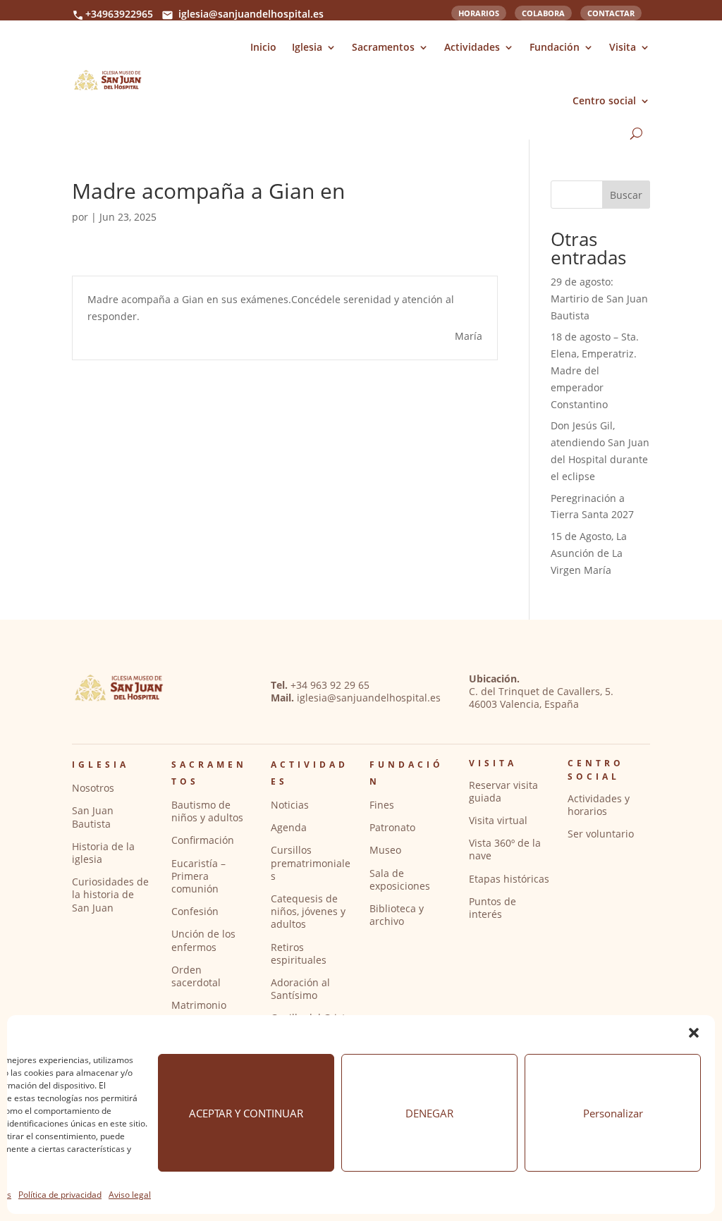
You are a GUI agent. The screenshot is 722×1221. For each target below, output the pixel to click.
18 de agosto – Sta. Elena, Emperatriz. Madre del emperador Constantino (595, 370)
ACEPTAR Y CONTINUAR (246, 1113)
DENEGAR (429, 1113)
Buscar (626, 195)
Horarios (478, 12)
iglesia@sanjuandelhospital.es (251, 13)
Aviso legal (130, 1195)
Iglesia (307, 47)
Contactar (611, 12)
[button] (694, 1033)
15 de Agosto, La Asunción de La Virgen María (589, 553)
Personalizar (613, 1113)
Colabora (543, 12)
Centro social (604, 100)
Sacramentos (383, 47)
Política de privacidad (60, 1195)
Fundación (555, 47)
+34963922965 (119, 13)
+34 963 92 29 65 (329, 685)
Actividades (472, 47)
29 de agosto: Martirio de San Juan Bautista (599, 298)
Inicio (263, 47)
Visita (622, 47)
